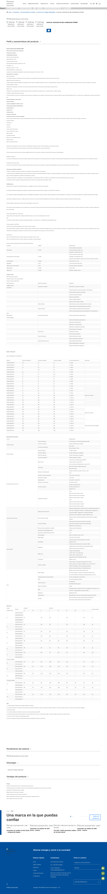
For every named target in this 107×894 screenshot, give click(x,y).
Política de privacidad (12, 887)
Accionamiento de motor (28, 12)
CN (93, 3)
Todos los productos (96, 817)
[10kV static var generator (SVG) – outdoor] (18, 826)
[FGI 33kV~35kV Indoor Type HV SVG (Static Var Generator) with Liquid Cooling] (88, 827)
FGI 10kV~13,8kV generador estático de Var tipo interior (41, 831)
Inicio (24, 3)
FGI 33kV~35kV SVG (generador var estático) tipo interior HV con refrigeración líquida (88, 832)
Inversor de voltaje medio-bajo (15, 769)
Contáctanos (75, 3)
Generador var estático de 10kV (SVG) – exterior (16, 829)
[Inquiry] (49, 30)
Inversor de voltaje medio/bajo (46, 12)
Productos (44, 3)
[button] (70, 816)
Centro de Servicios (62, 3)
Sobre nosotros (33, 3)
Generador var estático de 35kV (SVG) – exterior (63, 829)
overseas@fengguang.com (57, 870)
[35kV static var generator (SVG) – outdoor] (65, 826)
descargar (84, 3)
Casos (52, 3)
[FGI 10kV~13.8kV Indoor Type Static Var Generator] (41, 827)
